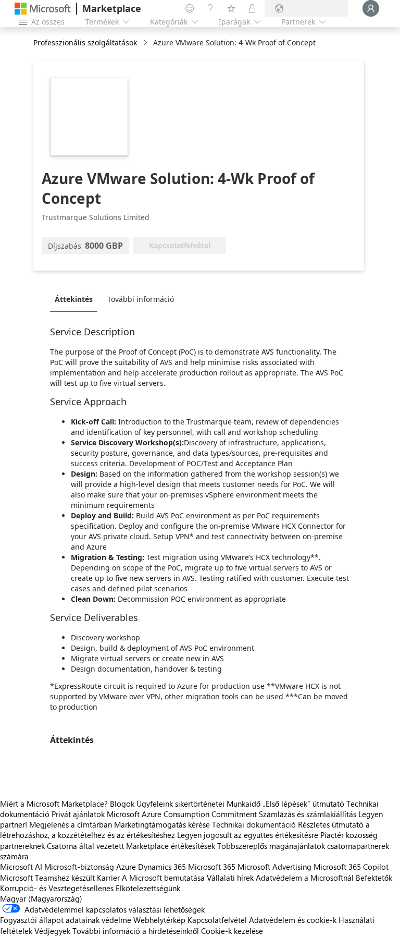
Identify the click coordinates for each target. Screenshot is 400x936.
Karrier (108, 877)
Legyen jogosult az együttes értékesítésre (247, 835)
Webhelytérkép (159, 920)
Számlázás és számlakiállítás (307, 814)
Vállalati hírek (230, 877)
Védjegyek (52, 931)
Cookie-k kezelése (232, 931)
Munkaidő (243, 803)
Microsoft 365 (211, 866)
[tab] (76, 298)
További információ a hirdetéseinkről (135, 931)
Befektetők (374, 877)
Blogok (122, 803)
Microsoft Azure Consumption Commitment (183, 814)
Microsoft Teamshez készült (47, 877)
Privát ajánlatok (78, 814)
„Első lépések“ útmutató (303, 803)
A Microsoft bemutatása (163, 877)
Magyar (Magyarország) (41, 898)
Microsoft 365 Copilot (351, 866)
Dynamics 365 (162, 866)
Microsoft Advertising (274, 866)
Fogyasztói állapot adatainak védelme (65, 920)
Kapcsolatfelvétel (217, 920)
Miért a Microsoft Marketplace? (54, 803)
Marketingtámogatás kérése (162, 824)
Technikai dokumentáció (254, 824)
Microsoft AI (21, 866)
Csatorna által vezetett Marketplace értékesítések (131, 846)
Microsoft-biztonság (79, 866)
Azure (126, 866)
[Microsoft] (43, 9)
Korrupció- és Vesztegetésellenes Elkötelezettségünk (90, 888)
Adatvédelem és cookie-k (292, 920)
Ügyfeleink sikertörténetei (180, 803)
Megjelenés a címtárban (70, 824)
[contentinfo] (146, 43)
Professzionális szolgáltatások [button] (85, 42)
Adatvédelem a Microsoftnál (305, 877)
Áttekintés (74, 299)
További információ (140, 299)
